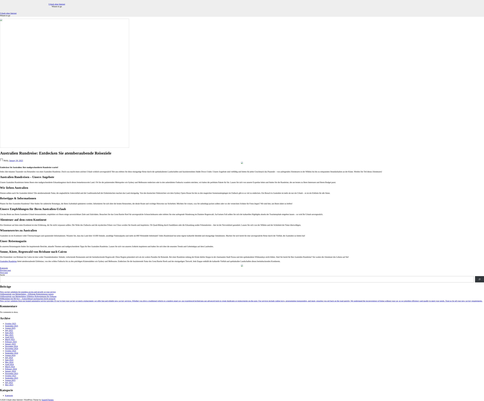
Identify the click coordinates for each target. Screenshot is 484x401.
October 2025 (10, 324)
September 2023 (11, 378)
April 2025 (9, 337)
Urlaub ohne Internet (57, 4)
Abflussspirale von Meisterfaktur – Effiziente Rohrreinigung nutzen (27, 294)
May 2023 (9, 385)
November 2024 (11, 348)
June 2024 (9, 360)
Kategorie (4, 268)
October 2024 (10, 351)
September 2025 (11, 326)
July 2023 (9, 382)
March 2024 (10, 367)
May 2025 (9, 335)
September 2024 (11, 353)
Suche (2, 275)
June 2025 (9, 333)
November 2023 (11, 373)
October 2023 (10, 376)
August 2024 (10, 355)
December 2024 (11, 346)
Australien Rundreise (8, 261)
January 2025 (10, 344)
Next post (4, 273)
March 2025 (10, 339)
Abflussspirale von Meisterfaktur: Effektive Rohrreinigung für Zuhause (28, 296)
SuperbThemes (48, 400)
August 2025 (10, 328)
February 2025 (11, 342)
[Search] (479, 279)
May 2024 (9, 362)
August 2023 (10, 380)
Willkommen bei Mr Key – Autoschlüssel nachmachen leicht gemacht (27, 299)
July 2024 (9, 358)
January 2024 (10, 371)
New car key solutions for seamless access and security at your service (28, 292)
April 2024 (9, 364)
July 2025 (9, 330)
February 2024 (11, 369)
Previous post (5, 270)
